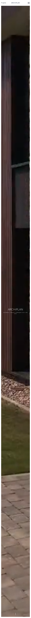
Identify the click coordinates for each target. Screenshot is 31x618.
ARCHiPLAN (15, 3)
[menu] (29, 3)
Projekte (3, 3)
